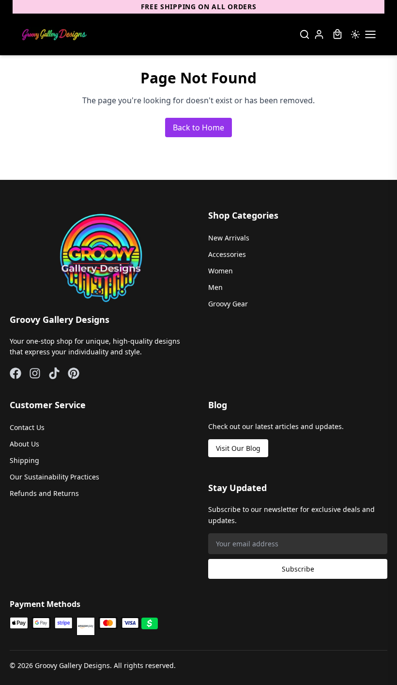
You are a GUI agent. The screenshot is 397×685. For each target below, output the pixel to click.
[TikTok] (54, 373)
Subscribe (298, 568)
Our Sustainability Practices (54, 476)
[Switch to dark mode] (355, 34)
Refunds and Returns (44, 493)
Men (215, 287)
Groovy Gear (228, 303)
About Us (24, 443)
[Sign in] (319, 34)
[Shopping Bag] (337, 34)
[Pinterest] (73, 373)
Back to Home (198, 127)
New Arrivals (228, 237)
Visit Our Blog (238, 448)
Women (220, 270)
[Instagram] (35, 373)
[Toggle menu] (370, 34)
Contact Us (27, 427)
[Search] (304, 34)
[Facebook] (15, 373)
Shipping (24, 460)
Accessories (227, 254)
